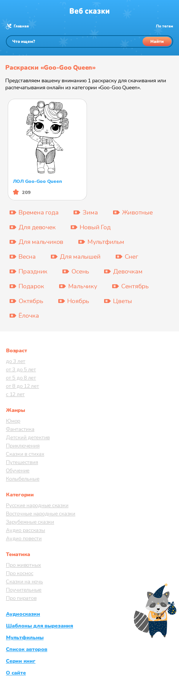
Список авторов (26, 649)
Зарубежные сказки (30, 521)
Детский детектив (28, 437)
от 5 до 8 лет (21, 377)
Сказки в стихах (25, 453)
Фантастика (20, 429)
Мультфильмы (24, 637)
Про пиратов (21, 598)
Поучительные (23, 589)
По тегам (164, 26)
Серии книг (21, 661)
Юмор (13, 420)
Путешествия (22, 462)
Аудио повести (24, 538)
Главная (21, 26)
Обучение (17, 470)
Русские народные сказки (37, 505)
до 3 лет (15, 361)
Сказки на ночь (24, 581)
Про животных (23, 565)
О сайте (16, 672)
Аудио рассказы (25, 530)
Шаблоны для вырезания (39, 625)
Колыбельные (22, 478)
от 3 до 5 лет (21, 369)
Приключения (23, 445)
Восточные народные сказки (40, 513)
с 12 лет (15, 394)
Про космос (19, 573)
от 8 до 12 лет (22, 386)
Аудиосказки (23, 614)
